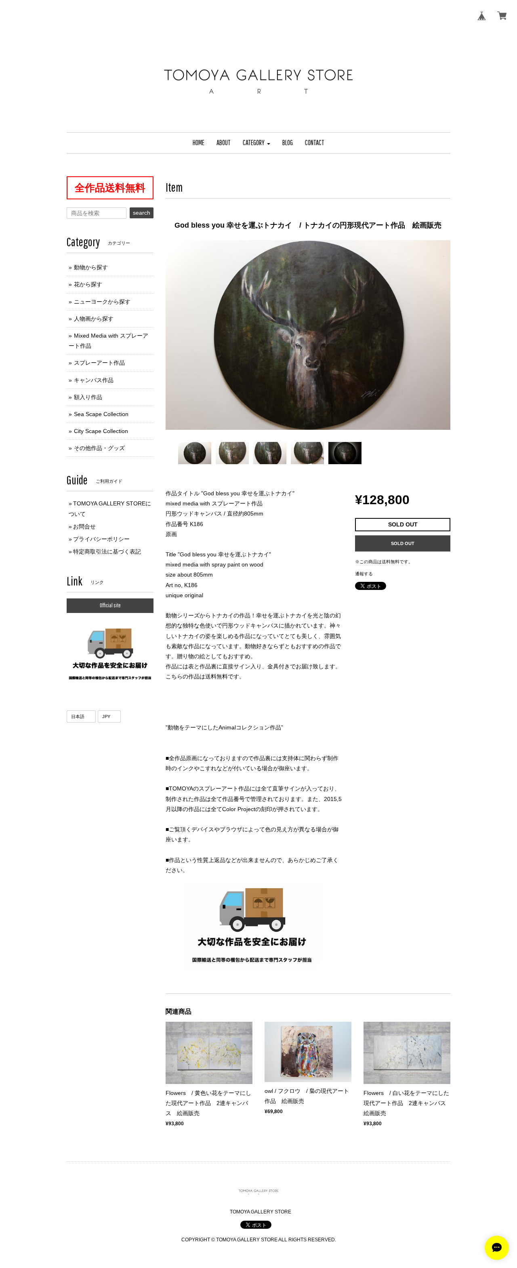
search (141, 212)
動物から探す (91, 267)
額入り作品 (88, 397)
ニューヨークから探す (102, 301)
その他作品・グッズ (99, 448)
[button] (256, 143)
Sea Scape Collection (101, 414)
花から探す (88, 284)
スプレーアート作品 (99, 362)
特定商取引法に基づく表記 (107, 551)
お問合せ (84, 526)
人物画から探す (93, 318)
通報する (364, 573)
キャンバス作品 (93, 380)
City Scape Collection (101, 431)
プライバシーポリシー (101, 539)
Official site (110, 605)
